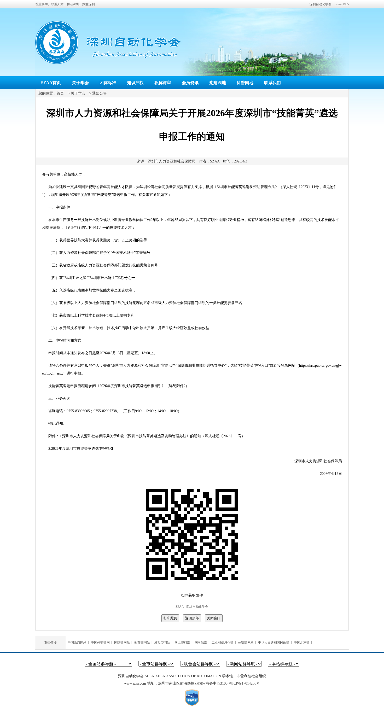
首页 (60, 93)
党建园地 (217, 82)
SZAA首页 (51, 82)
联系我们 (272, 82)
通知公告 (99, 93)
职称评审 (162, 82)
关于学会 (80, 82)
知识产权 (135, 82)
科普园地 (245, 82)
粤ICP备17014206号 (244, 683)
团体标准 (108, 82)
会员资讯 (190, 82)
